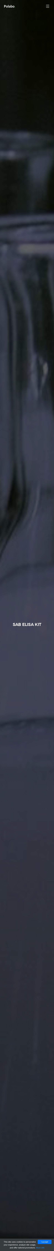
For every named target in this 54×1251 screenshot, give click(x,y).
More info (40, 1248)
